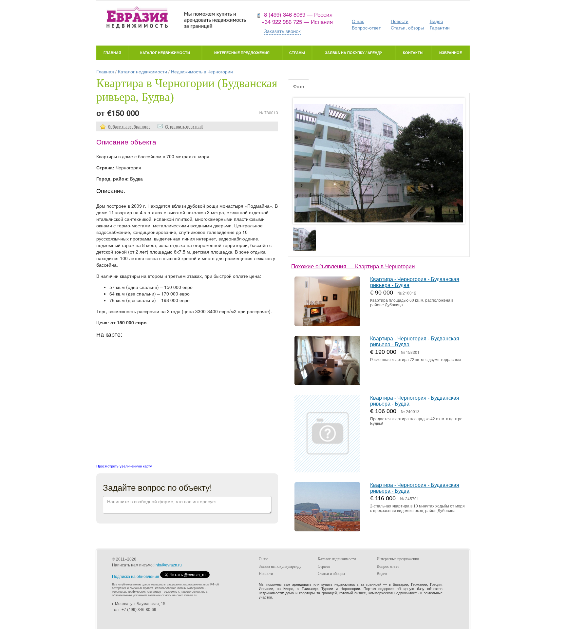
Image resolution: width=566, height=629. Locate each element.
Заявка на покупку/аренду (280, 566)
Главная (112, 52)
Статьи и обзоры (331, 573)
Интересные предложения (242, 52)
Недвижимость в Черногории (202, 71)
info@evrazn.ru (168, 565)
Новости (399, 21)
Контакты (413, 52)
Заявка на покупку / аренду (353, 52)
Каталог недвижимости (165, 52)
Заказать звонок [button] (282, 31)
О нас (358, 21)
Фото (298, 86)
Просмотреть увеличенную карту (124, 465)
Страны (297, 52)
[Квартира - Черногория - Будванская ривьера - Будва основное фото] (378, 167)
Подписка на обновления (135, 576)
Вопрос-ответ (366, 27)
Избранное (450, 52)
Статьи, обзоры (407, 27)
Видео (436, 21)
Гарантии (440, 27)
